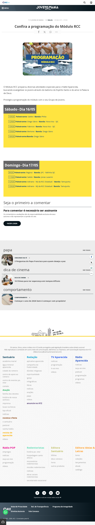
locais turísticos (9, 407)
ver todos (86, 250)
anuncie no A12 (34, 403)
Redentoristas (35, 447)
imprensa (7, 403)
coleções (78, 459)
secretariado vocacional (36, 480)
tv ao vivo (55, 368)
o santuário (7, 421)
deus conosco (56, 459)
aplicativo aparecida (35, 361)
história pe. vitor (33, 452)
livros (53, 462)
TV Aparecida (59, 357)
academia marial (9, 361)
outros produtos (57, 466)
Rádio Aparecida (81, 358)
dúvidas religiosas (34, 371)
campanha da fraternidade (32, 366)
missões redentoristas (36, 467)
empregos (7, 452)
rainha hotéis (8, 429)
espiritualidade (33, 374)
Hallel (50, 20)
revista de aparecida (7, 434)
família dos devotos (11, 394)
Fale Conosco (34, 511)
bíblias (54, 455)
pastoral (6, 425)
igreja (29, 378)
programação (56, 365)
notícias (6, 414)
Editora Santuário (57, 449)
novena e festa (10, 418)
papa (29, 396)
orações (30, 392)
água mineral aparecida (8, 366)
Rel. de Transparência (40, 507)
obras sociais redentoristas (32, 475)
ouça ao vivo (80, 368)
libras (29, 385)
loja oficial (7, 410)
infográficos (32, 381)
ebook (77, 466)
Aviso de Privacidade (19, 507)
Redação (32, 357)
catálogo (78, 469)
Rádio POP (9, 447)
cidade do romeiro (10, 371)
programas (79, 379)
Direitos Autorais (18, 511)
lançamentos (80, 462)
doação (6, 390)
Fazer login (12, 223)
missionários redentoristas (32, 462)
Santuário (9, 357)
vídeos (5, 439)
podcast (78, 372)
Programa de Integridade (63, 507)
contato (6, 386)
